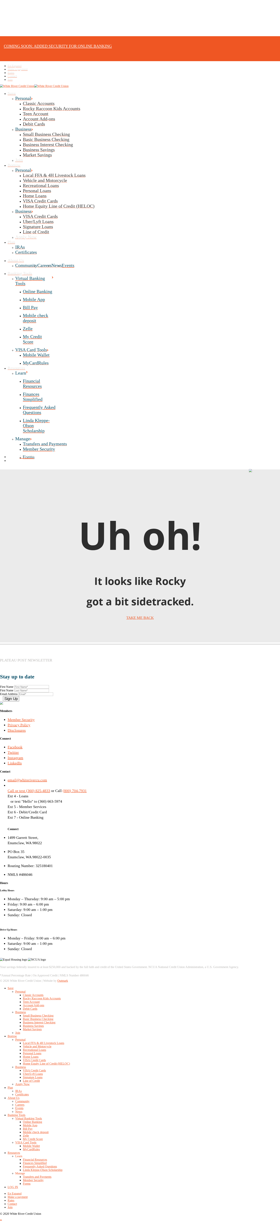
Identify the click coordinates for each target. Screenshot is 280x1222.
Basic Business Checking (38, 1019)
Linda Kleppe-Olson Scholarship (42, 1170)
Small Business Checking (38, 1015)
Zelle (26, 1135)
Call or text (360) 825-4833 (29, 791)
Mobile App (30, 1125)
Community (22, 1101)
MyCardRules (31, 1149)
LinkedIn (15, 763)
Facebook (15, 747)
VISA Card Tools (25, 1142)
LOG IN (13, 1187)
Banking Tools (16, 1115)
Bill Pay (28, 1128)
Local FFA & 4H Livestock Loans (43, 1043)
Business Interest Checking (39, 1022)
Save (11, 988)
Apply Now (22, 1084)
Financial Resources (35, 1159)
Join (17, 1032)
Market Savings (32, 1029)
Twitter (13, 752)
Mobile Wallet (31, 1146)
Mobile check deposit (36, 1132)
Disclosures (17, 730)
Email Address (9, 694)
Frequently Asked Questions (40, 1166)
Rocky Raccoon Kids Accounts (42, 998)
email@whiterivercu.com (27, 780)
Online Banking (32, 1122)
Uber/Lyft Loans (33, 1073)
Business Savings (33, 1025)
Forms (26, 1183)
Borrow (12, 1036)
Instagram (15, 758)
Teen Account (31, 1001)
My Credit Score (33, 1139)
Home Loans (30, 1056)
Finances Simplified (35, 1163)
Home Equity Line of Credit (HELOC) (46, 1063)
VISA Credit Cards (34, 1060)
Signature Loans (32, 1077)
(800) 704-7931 (75, 791)
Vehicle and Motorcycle (37, 1046)
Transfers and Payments (37, 1176)
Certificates (22, 1094)
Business (20, 1012)
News (18, 1111)
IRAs (18, 1091)
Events (19, 1108)
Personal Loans (32, 1053)
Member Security (21, 720)
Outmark (62, 980)
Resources (14, 1152)
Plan (10, 1087)
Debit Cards (30, 1008)
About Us (13, 1097)
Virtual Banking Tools (28, 1118)
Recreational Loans (34, 1049)
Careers (19, 1104)
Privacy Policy (19, 725)
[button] (1, 1220)
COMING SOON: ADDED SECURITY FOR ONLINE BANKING (58, 46)
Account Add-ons (33, 1005)
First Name (7, 686)
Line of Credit (31, 1080)
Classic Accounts (33, 995)
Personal (20, 991)
